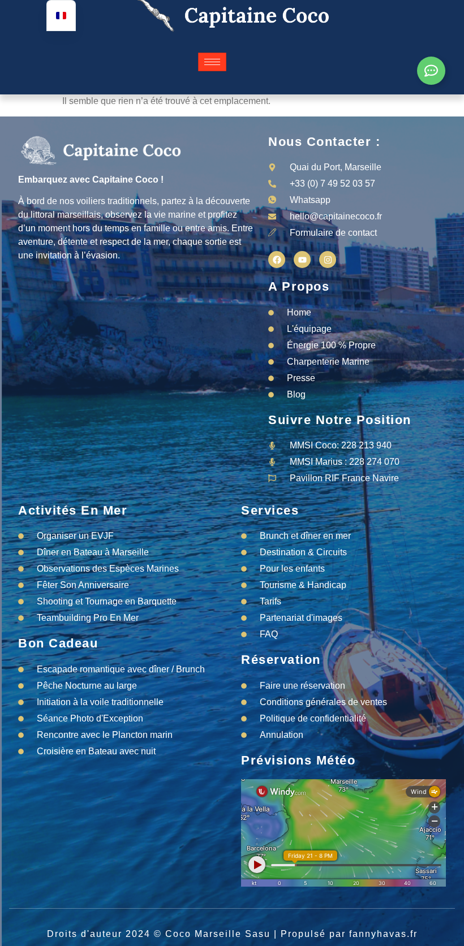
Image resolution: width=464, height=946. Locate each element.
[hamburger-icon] (212, 62)
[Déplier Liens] (431, 71)
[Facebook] (276, 259)
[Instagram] (327, 259)
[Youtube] (302, 259)
